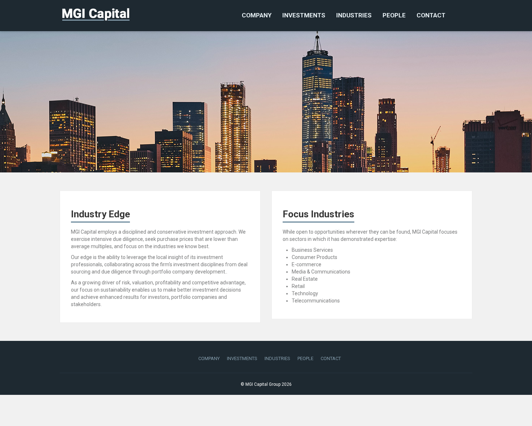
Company (256, 15)
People (394, 15)
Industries (354, 15)
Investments (303, 15)
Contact (431, 15)
